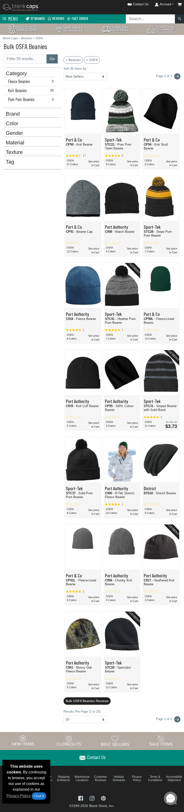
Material (15, 142)
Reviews (58, 18)
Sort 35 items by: (75, 68)
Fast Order (79, 18)
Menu (12, 19)
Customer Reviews (100, 778)
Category (16, 73)
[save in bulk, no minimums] (69, 29)
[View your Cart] (179, 4)
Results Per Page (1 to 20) (81, 711)
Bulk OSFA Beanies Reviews (87, 701)
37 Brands (37, 18)
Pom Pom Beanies (31, 99)
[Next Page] (177, 76)
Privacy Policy (18, 796)
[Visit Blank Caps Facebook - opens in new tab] (81, 798)
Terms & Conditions (155, 778)
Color (12, 123)
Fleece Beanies (31, 81)
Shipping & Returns (63, 778)
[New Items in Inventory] (23, 741)
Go (52, 59)
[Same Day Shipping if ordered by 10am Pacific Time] (115, 29)
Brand (13, 114)
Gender (14, 133)
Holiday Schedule (119, 778)
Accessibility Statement (174, 778)
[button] (132, 3)
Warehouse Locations (82, 778)
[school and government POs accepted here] (161, 29)
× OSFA (92, 60)
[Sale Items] (161, 741)
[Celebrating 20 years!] (23, 29)
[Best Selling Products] (115, 741)
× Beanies (73, 60)
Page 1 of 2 (164, 719)
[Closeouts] (69, 741)
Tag (10, 162)
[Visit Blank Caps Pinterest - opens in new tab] (103, 798)
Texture (14, 152)
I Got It (39, 796)
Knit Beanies (31, 90)
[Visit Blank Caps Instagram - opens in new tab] (92, 798)
